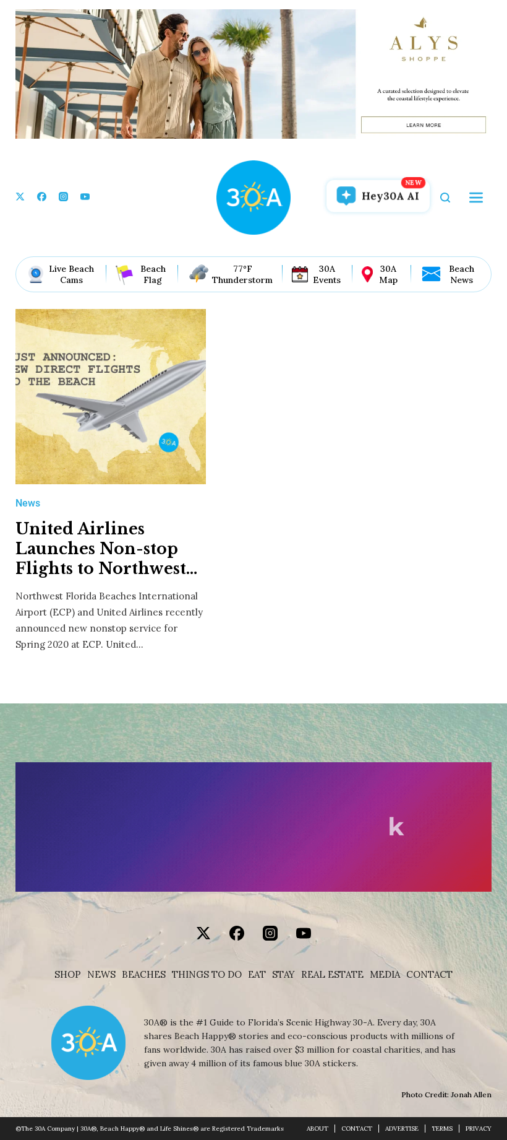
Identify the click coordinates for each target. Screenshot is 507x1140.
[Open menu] (476, 197)
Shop (67, 974)
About (317, 1129)
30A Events (327, 274)
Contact (429, 974)
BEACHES (144, 974)
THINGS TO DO (207, 974)
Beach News (461, 274)
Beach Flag (153, 274)
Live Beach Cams (71, 274)
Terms (442, 1129)
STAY (283, 974)
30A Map (388, 274)
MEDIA (385, 974)
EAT (257, 974)
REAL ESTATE (332, 974)
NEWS (101, 974)
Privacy (479, 1129)
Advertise (402, 1129)
